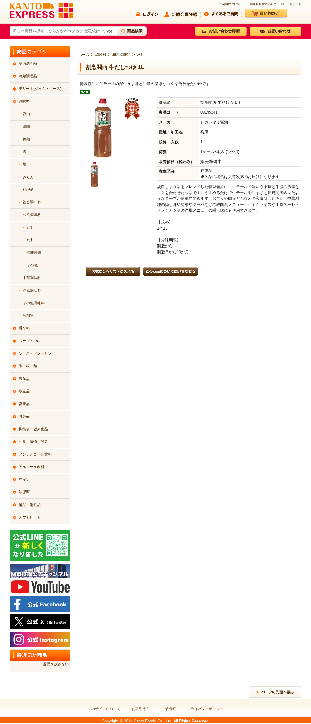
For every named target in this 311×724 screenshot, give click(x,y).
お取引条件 (141, 709)
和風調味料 (121, 55)
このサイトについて (104, 709)
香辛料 (24, 328)
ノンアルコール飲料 (35, 454)
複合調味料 (32, 202)
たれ (30, 240)
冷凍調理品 (28, 63)
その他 (32, 265)
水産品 (24, 391)
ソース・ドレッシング (37, 353)
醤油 (26, 114)
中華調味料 (32, 278)
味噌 (26, 127)
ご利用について (229, 4)
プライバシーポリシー (205, 709)
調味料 (100, 55)
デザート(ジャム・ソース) (40, 89)
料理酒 (28, 189)
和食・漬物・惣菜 (33, 441)
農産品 (24, 379)
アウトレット (30, 517)
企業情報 (168, 709)
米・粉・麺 (28, 366)
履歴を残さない (56, 664)
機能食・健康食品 (33, 429)
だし (140, 55)
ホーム (83, 55)
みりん (28, 177)
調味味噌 (34, 253)
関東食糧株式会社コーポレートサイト (275, 4)
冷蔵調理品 (28, 76)
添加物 (28, 315)
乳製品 (24, 416)
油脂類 (24, 492)
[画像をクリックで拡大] (94, 174)
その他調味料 (34, 303)
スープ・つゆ (30, 341)
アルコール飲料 (31, 467)
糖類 (26, 139)
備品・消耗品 (30, 505)
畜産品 (24, 404)
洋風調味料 (32, 290)
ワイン (24, 479)
